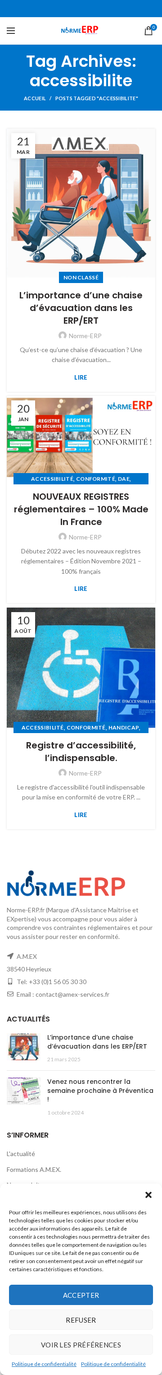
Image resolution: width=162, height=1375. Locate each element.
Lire (80, 378)
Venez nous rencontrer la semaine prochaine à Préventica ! (100, 1090)
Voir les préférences (81, 1345)
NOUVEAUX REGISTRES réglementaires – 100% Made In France (81, 509)
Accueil (35, 98)
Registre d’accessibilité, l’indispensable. (81, 751)
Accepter (81, 1295)
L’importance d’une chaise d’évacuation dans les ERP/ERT (81, 308)
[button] (148, 1194)
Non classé (81, 277)
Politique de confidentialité (44, 1364)
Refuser (81, 1320)
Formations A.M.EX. (34, 1169)
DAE (124, 478)
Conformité (95, 478)
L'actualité (21, 1153)
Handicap (123, 727)
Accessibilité (52, 478)
